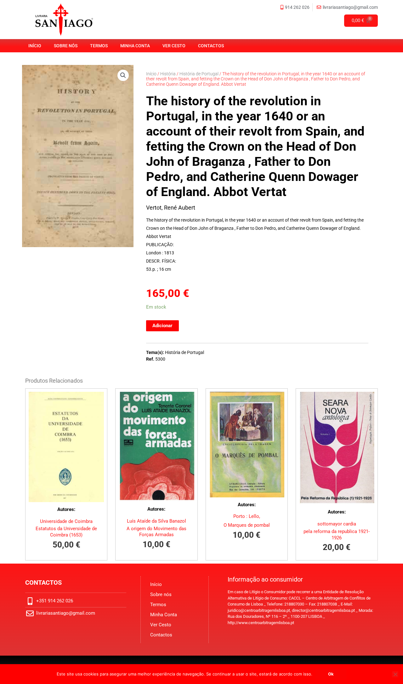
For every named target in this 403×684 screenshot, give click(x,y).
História (168, 73)
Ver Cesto (173, 45)
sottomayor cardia (336, 524)
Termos (99, 45)
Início (34, 45)
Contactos (211, 45)
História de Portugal (199, 73)
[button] (123, 75)
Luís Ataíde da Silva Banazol (156, 521)
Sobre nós (65, 45)
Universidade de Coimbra (66, 521)
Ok (331, 673)
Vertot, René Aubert (170, 207)
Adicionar (162, 325)
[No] (395, 674)
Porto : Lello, (246, 516)
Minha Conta (135, 45)
